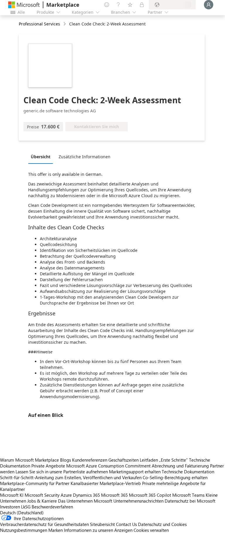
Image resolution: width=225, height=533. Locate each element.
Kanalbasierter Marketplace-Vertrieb (106, 483)
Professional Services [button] (39, 24)
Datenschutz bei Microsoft (190, 501)
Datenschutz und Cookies (162, 524)
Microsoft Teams (188, 495)
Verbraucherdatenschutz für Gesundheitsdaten (44, 524)
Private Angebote (48, 466)
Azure (66, 495)
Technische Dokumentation (188, 471)
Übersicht (40, 156)
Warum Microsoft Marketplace (29, 460)
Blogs (65, 460)
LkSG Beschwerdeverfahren (47, 507)
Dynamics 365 (86, 495)
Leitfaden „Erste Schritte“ (164, 460)
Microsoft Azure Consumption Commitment (109, 466)
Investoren (10, 507)
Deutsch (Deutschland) (22, 512)
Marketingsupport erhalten (135, 471)
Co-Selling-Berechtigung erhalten (175, 477)
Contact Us (126, 524)
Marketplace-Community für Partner (34, 483)
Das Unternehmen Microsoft (85, 501)
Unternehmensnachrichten (138, 501)
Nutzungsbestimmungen (23, 530)
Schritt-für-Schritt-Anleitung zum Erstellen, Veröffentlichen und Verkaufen (71, 477)
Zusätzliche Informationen (84, 156)
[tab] (42, 156)
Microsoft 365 (114, 495)
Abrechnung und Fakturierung (180, 466)
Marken (55, 530)
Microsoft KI (11, 495)
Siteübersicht (102, 524)
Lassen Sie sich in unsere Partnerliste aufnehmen (62, 471)
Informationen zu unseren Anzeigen (98, 530)
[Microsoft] (24, 4)
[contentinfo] (65, 24)
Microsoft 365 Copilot (150, 495)
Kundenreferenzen (89, 460)
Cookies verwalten (151, 530)
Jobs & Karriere (42, 501)
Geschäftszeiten (123, 460)
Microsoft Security (42, 495)
